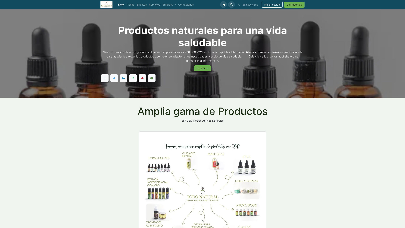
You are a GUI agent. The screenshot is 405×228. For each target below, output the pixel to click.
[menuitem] (120, 4)
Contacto (202, 68)
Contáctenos (294, 4)
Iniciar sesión (272, 4)
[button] (231, 4)
